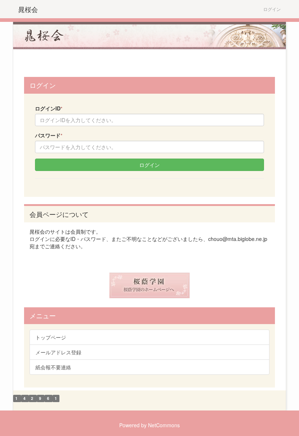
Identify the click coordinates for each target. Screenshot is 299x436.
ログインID (48, 108)
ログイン (272, 9)
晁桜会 (28, 9)
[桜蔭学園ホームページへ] (149, 285)
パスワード (48, 135)
